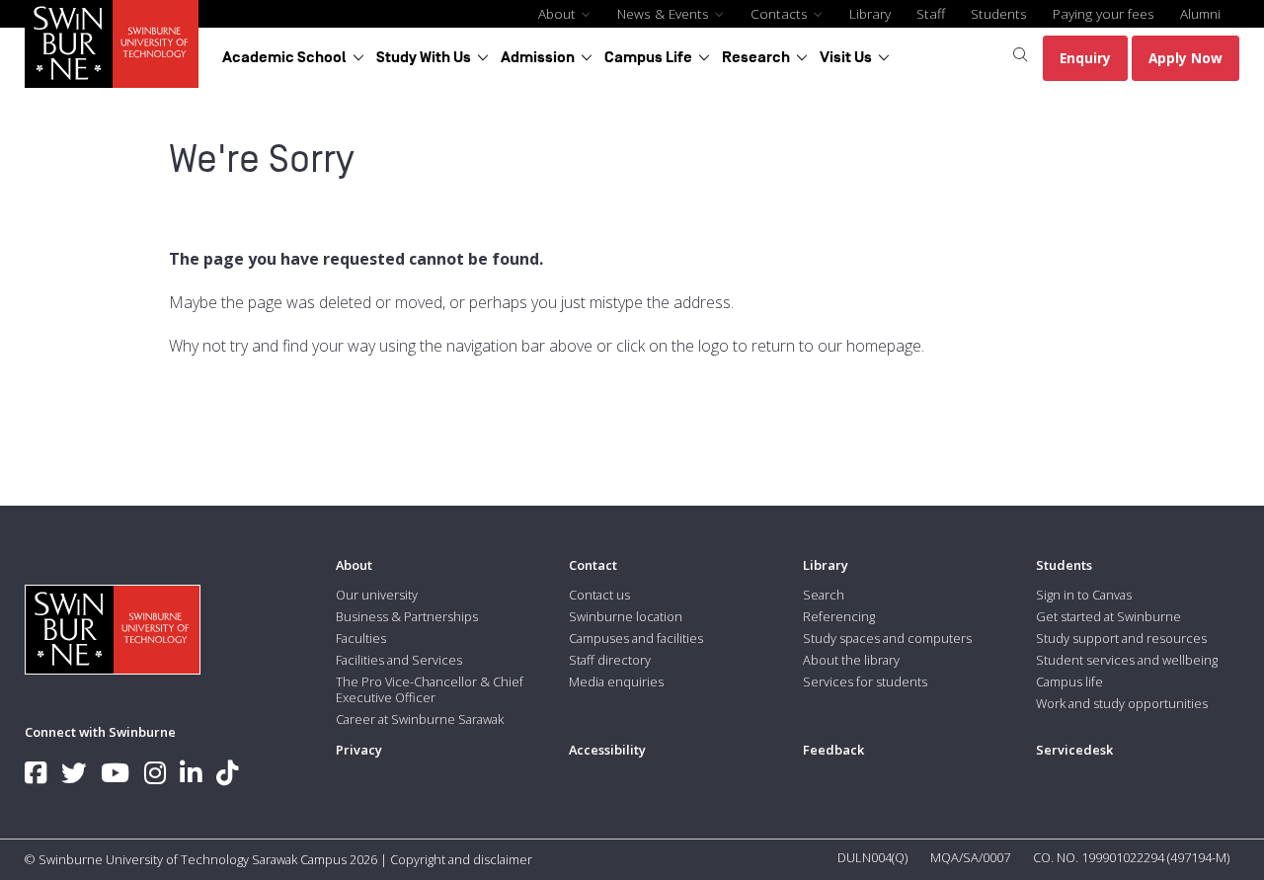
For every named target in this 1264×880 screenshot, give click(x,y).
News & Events (665, 13)
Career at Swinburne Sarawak (420, 719)
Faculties (361, 638)
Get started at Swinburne (1108, 616)
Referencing (839, 616)
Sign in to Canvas (1084, 594)
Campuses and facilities (636, 638)
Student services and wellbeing (1127, 660)
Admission (538, 57)
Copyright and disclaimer (461, 859)
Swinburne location (625, 616)
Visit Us (846, 57)
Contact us (599, 594)
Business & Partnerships (407, 616)
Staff (930, 13)
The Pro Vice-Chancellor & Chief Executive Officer (429, 689)
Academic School (284, 57)
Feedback (833, 750)
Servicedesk (1074, 750)
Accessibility (607, 750)
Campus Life (648, 57)
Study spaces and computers (887, 638)
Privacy (359, 750)
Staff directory (610, 660)
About (559, 13)
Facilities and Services (399, 660)
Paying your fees (1103, 13)
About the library (851, 660)
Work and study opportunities (1122, 703)
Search (823, 594)
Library (870, 13)
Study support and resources (1121, 638)
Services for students (865, 681)
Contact (593, 565)
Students (999, 13)
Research (756, 57)
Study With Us (423, 57)
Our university (377, 594)
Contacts (781, 13)
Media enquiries (616, 681)
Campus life (1069, 681)
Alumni (1200, 13)
